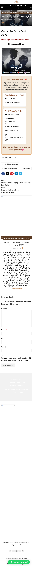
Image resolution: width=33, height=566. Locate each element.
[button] (19, 562)
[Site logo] (16, 2)
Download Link (16, 44)
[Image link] (8, 471)
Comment (5, 308)
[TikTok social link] (26, 5)
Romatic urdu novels (10, 168)
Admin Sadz (7, 20)
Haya (14, 249)
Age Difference (7, 13)
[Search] (31, 7)
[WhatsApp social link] (23, 5)
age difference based (11, 164)
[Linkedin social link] (16, 173)
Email (3, 338)
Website (4, 347)
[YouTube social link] (18, 5)
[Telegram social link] (18, 8)
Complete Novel (18, 13)
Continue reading (16, 289)
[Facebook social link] (11, 5)
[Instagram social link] (15, 5)
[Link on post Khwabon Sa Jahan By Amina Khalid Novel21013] (16, 217)
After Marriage (9, 239)
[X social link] (13, 5)
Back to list (5, 185)
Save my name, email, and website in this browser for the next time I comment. (16, 359)
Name (4, 330)
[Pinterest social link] (21, 5)
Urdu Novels (26, 168)
